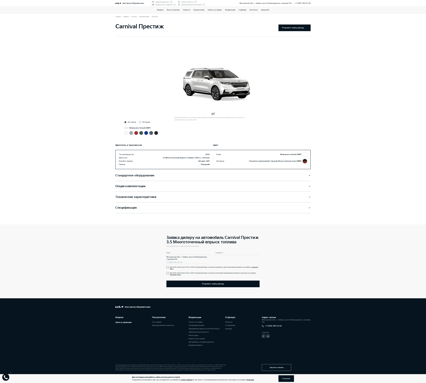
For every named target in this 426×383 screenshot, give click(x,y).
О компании (230, 325)
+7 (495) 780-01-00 (303, 3)
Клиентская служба (197, 339)
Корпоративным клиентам (163, 325)
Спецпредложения (196, 325)
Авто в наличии (173, 10)
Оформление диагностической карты (204, 329)
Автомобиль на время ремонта (201, 342)
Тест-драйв (156, 322)
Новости (186, 10)
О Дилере (242, 10)
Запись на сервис (215, 10)
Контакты (254, 10)
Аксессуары (193, 335)
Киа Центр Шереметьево (133, 3)
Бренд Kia (265, 10)
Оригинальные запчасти (199, 332)
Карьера (228, 329)
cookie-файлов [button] (186, 380)
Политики (250, 380)
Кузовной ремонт (196, 345)
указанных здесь (175, 275)
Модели (160, 10)
